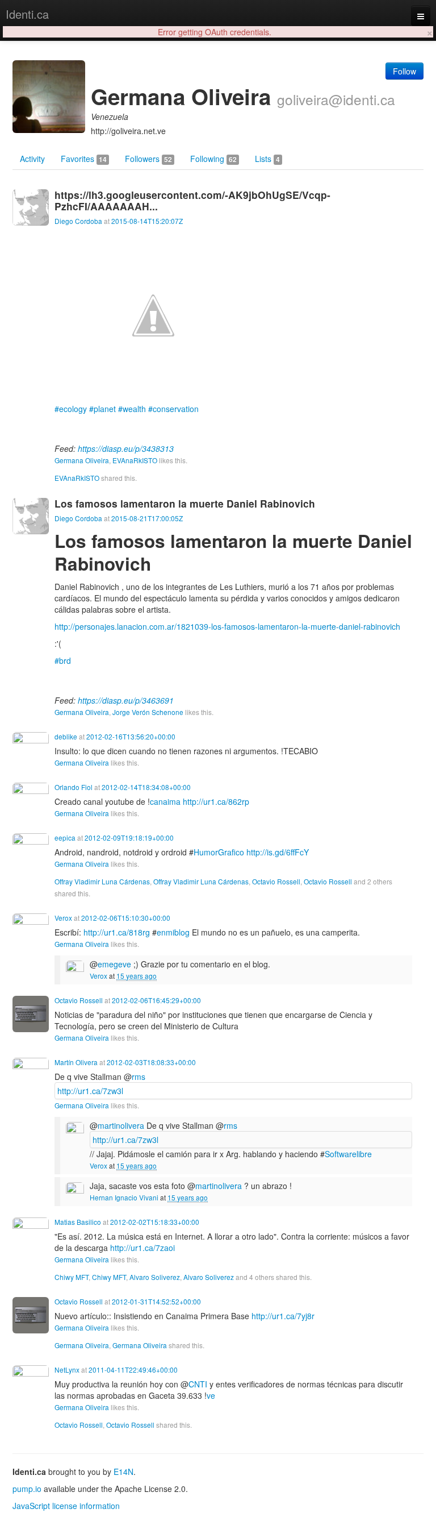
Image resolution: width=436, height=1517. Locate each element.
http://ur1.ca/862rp (216, 801)
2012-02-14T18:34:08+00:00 (146, 787)
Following (213, 158)
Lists (267, 158)
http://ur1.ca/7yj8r (283, 1315)
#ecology (70, 408)
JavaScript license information (66, 1505)
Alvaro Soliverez (154, 1277)
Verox (63, 917)
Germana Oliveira (81, 460)
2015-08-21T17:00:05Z (147, 518)
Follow (404, 71)
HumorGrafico (219, 852)
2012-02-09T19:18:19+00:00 (129, 837)
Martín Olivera (76, 1062)
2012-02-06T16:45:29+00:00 (156, 1000)
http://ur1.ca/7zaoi (142, 1247)
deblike (65, 736)
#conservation (173, 408)
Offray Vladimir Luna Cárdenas (102, 881)
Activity (32, 158)
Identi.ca (27, 14)
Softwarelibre (348, 1153)
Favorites (84, 158)
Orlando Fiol (73, 787)
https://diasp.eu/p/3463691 (126, 700)
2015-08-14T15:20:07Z (147, 221)
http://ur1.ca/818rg (116, 932)
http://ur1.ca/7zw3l (90, 1090)
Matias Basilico (77, 1222)
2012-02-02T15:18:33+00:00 (154, 1222)
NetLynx (66, 1369)
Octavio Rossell (276, 881)
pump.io (26, 1488)
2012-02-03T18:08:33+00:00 (151, 1062)
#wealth (132, 408)
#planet (102, 408)
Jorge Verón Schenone (147, 712)
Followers (148, 158)
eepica (65, 837)
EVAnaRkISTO (134, 460)
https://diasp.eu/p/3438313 (126, 448)
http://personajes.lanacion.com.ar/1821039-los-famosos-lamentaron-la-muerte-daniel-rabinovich (227, 626)
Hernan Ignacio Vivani (124, 1197)
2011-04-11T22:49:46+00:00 (133, 1369)
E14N (123, 1471)
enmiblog (173, 932)
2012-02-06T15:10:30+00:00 (125, 917)
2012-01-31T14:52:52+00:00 (156, 1301)
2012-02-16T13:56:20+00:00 (130, 736)
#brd (62, 660)
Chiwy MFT (71, 1277)
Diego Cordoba (78, 221)
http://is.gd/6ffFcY (277, 852)
